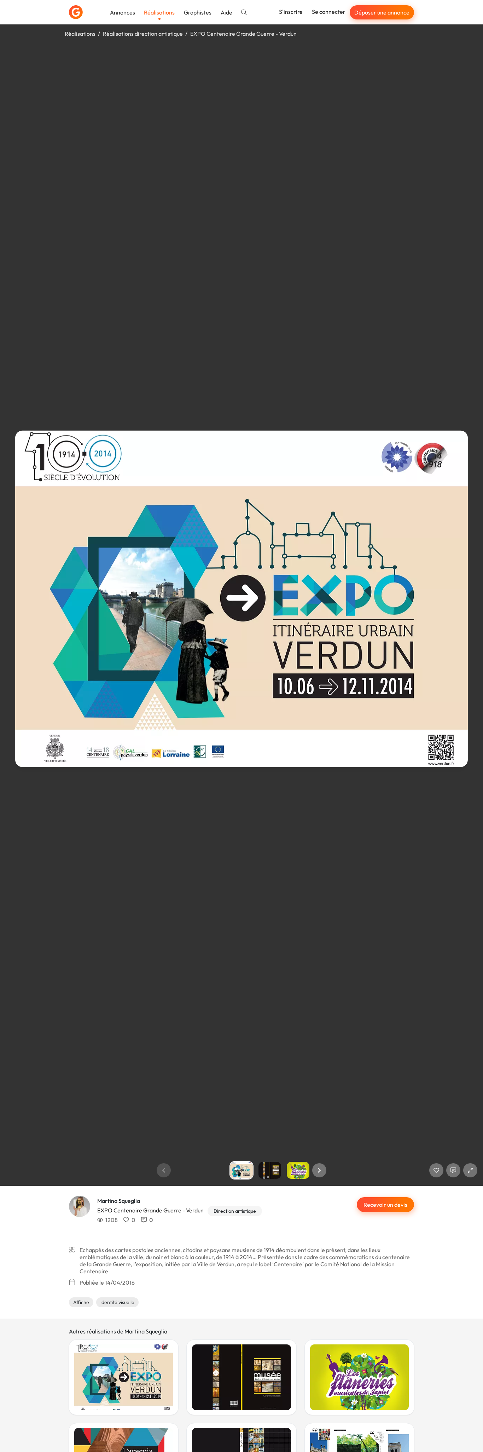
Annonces (122, 12)
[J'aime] (436, 1170)
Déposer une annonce (381, 12)
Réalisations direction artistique (143, 33)
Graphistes (197, 12)
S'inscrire (291, 11)
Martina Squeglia (118, 1200)
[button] (319, 1170)
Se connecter (328, 11)
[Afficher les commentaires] (453, 1170)
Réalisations (159, 12)
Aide (226, 12)
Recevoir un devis (385, 1204)
